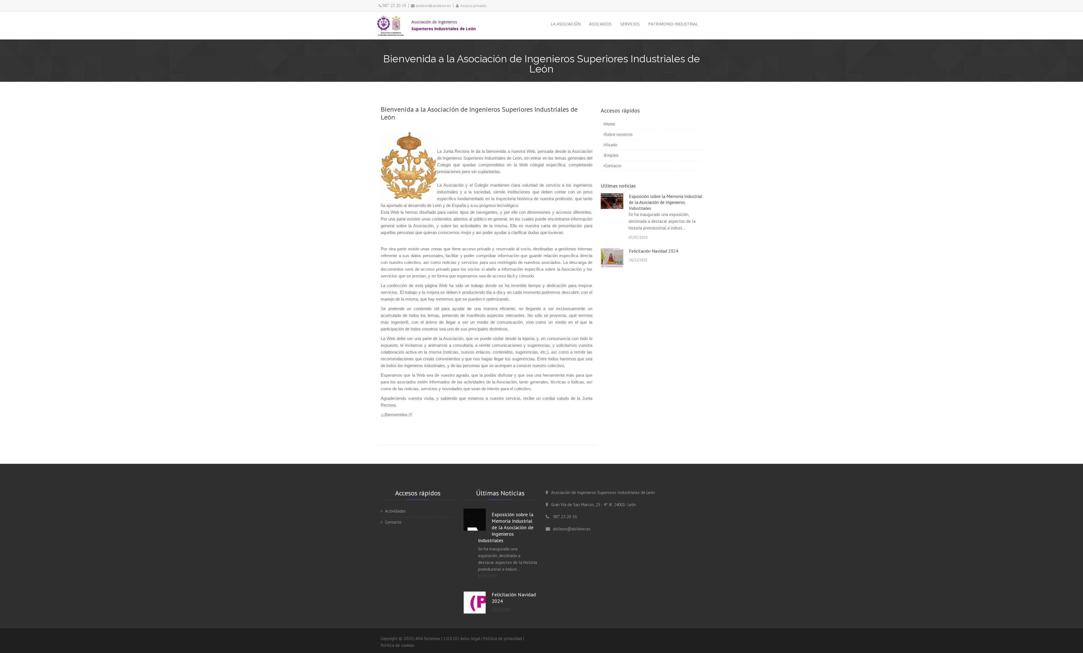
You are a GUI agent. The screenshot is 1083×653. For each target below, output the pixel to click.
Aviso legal (470, 638)
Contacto (613, 165)
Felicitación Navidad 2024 (653, 251)
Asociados (600, 24)
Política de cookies (398, 645)
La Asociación (566, 24)
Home (610, 124)
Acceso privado (473, 5)
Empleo (611, 155)
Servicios (630, 24)
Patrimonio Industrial (673, 24)
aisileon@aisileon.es (433, 5)
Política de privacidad (502, 638)
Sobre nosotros (619, 134)
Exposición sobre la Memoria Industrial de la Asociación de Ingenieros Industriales (665, 202)
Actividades (395, 511)
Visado (611, 144)
